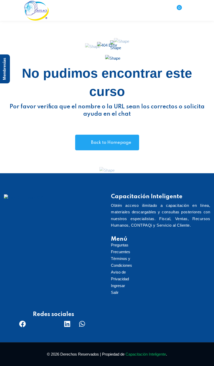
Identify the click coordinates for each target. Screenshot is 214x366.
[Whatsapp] (82, 324)
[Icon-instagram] (37, 324)
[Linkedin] (67, 324)
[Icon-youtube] (52, 324)
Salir (114, 292)
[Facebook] (22, 324)
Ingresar (118, 285)
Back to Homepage (111, 142)
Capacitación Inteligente (146, 354)
